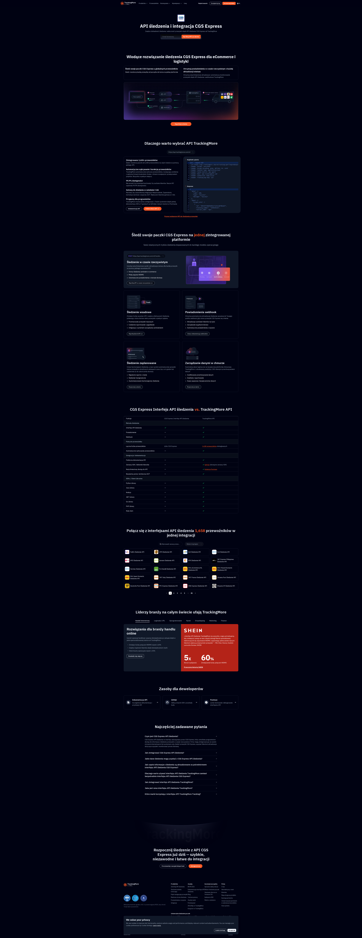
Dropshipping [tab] (200, 621)
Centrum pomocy (193, 897)
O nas (223, 887)
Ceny (185, 3)
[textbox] (225, 171)
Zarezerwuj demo (229, 3)
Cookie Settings (220, 930)
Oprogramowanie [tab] (175, 621)
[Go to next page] (195, 593)
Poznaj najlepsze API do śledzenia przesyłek (181, 216)
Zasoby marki (192, 900)
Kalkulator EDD (209, 897)
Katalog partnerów (227, 898)
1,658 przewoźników (209, 446)
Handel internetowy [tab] (142, 621)
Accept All (232, 930)
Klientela (224, 892)
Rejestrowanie (202, 3)
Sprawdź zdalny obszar (211, 887)
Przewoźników (153, 3)
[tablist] (181, 621)
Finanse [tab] (224, 621)
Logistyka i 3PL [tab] (159, 621)
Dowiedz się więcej (135, 656)
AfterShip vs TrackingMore (195, 906)
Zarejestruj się (215, 3)
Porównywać (191, 903)
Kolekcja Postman (211, 469)
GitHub (207, 465)
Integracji (174, 903)
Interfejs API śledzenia (178, 887)
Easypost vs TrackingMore (195, 908)
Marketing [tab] (213, 621)
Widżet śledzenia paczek (212, 889)
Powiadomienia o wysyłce (178, 900)
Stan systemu (225, 906)
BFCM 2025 (191, 887)
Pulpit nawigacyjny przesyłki (179, 894)
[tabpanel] (181, 647)
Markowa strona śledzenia (178, 897)
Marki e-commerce (210, 900)
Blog (189, 894)
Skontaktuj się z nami (227, 889)
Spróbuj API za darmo (191, 37)
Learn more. (157, 925)
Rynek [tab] (188, 621)
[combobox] (194, 544)
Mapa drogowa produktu (228, 895)
